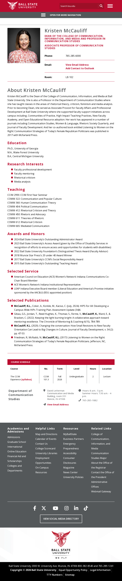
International (14, 446)
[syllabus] (26, 379)
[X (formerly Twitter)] (43, 508)
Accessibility (69, 453)
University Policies (73, 477)
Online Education (16, 451)
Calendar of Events (45, 439)
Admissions (13, 437)
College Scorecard (45, 448)
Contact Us (41, 443)
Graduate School (16, 442)
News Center (70, 472)
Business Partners (73, 439)
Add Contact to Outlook (80, 68)
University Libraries (46, 453)
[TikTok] (86, 508)
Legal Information (100, 570)
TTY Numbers (54, 574)
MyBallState (70, 434)
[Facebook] (34, 508)
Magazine (68, 467)
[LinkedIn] (76, 508)
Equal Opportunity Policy (73, 570)
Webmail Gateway (101, 491)
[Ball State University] (61, 546)
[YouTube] (55, 508)
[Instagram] (66, 508)
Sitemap (70, 574)
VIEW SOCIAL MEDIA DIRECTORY (61, 518)
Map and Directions (46, 434)
